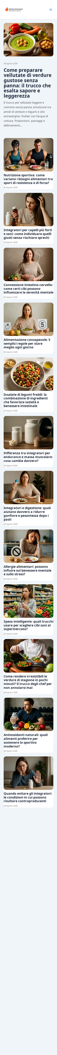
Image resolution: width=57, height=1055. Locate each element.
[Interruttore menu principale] (51, 9)
